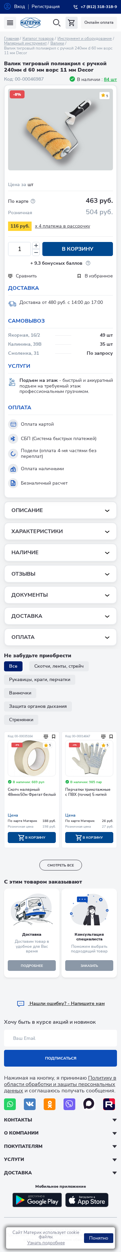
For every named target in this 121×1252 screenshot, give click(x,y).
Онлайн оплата (99, 22)
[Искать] (56, 22)
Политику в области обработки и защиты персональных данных (60, 1084)
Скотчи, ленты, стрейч (59, 666)
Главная (11, 38)
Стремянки (21, 720)
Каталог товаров (38, 38)
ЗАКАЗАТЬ (89, 966)
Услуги (14, 1159)
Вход (19, 6)
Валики (57, 43)
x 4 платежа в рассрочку (62, 226)
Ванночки (20, 693)
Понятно (98, 1238)
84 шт (110, 79)
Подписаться (60, 1058)
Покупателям (23, 1146)
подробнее (32, 966)
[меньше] (36, 252)
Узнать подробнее (46, 1243)
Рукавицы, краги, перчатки (39, 679)
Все (13, 666)
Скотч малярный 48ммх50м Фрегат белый (32, 792)
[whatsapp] (10, 1104)
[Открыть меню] (10, 23)
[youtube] (109, 1104)
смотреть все (60, 865)
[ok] (49, 1104)
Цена (13, 815)
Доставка (18, 1173)
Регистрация (46, 6)
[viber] (69, 1104)
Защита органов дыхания (38, 706)
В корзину (77, 249)
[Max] (89, 1104)
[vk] (30, 1104)
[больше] (36, 245)
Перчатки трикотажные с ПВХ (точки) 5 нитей (88, 792)
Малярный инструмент (25, 43)
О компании (21, 1133)
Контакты (18, 1120)
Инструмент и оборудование (84, 38)
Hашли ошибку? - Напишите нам (66, 1003)
